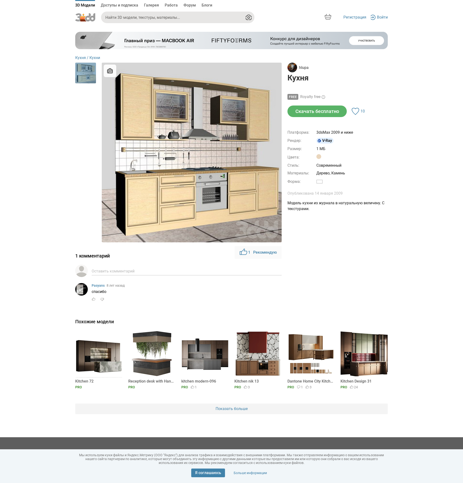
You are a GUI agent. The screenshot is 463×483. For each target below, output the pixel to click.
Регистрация (354, 17)
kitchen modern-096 (198, 381)
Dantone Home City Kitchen (310, 381)
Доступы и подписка (119, 5)
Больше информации (250, 473)
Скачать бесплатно (317, 111)
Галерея (151, 5)
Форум (190, 5)
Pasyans (98, 285)
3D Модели (85, 5)
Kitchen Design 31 (356, 381)
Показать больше (232, 408)
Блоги (207, 5)
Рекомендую (262, 252)
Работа (171, 5)
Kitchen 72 (84, 381)
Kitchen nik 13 (246, 381)
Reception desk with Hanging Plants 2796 (151, 381)
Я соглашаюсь (208, 472)
